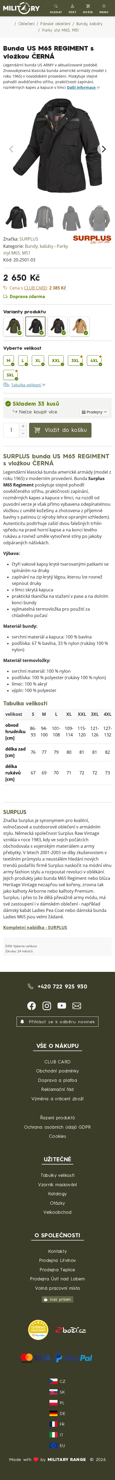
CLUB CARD (57, 1061)
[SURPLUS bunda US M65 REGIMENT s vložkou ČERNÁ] (35, 326)
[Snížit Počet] (23, 433)
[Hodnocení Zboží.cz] (71, 1329)
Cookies (57, 1136)
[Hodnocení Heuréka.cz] (39, 1329)
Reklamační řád (57, 1089)
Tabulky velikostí (57, 1175)
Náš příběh (60, 1299)
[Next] (103, 149)
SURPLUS (29, 239)
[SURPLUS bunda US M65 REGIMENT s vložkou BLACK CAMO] (57, 326)
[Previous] (12, 149)
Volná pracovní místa (57, 1288)
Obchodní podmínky (57, 1071)
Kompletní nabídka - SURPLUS (35, 927)
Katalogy (57, 1193)
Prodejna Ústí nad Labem (57, 1278)
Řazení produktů (57, 1117)
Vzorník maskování (57, 1184)
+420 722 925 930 (61, 986)
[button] (73, 8)
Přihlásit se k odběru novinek (61, 1021)
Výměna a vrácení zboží (57, 1098)
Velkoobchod (57, 1212)
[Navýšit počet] (23, 426)
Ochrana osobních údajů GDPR (57, 1127)
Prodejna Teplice (57, 1269)
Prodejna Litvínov (57, 1260)
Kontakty (57, 1251)
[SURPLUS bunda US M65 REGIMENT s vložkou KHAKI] (79, 326)
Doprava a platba (57, 1080)
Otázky (57, 1203)
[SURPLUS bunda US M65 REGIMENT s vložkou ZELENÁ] (13, 326)
